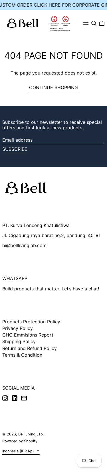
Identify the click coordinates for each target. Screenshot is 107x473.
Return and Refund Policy (29, 348)
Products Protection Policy (31, 322)
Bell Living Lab (30, 434)
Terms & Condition (22, 355)
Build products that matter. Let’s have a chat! (50, 289)
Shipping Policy (19, 341)
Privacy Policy (17, 328)
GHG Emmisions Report (27, 335)
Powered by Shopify (19, 441)
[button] (94, 23)
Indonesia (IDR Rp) (18, 451)
